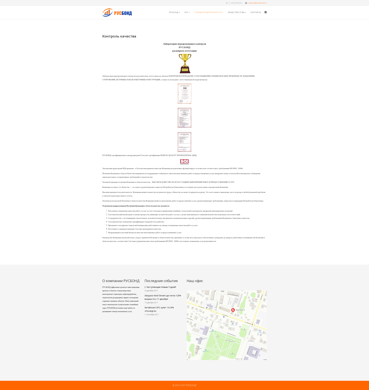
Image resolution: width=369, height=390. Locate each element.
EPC (186, 12)
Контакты (256, 12)
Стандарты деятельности (208, 12)
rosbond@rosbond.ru (257, 3)
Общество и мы (236, 12)
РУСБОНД (173, 12)
